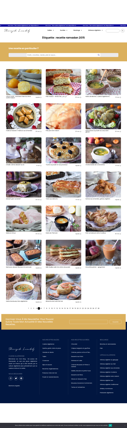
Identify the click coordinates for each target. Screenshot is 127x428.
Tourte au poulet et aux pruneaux (56, 165)
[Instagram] (11, 378)
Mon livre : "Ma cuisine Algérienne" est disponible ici (52, 25)
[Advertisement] (63, 12)
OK (110, 425)
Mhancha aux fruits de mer (54, 301)
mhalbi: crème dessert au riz (15, 165)
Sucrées (62, 30)
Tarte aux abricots (52, 199)
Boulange (77, 30)
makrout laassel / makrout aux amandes (19, 130)
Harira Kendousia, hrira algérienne (16, 301)
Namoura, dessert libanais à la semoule (18, 267)
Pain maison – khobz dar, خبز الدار (56, 96)
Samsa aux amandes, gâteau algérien (98, 199)
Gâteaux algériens (94, 30)
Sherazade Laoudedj (17, 30)
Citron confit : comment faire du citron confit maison (18, 97)
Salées (49, 30)
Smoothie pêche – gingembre (95, 267)
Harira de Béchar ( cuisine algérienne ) (98, 96)
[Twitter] (16, 378)
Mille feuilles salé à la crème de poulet (58, 267)
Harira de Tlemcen (52, 233)
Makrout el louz (11, 233)
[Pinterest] (21, 378)
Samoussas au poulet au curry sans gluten (97, 131)
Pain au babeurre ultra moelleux (96, 233)
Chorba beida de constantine (95, 165)
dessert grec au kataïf (13, 199)
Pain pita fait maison (52, 130)
